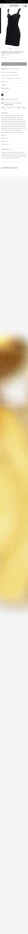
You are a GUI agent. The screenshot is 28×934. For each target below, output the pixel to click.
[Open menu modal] (2, 5)
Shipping (3, 69)
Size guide (6, 88)
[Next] (25, 1)
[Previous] (2, 1)
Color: (4, 92)
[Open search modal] (22, 5)
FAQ (19, 107)
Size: (5, 81)
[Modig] (14, 6)
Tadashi (3, 55)
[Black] (2, 95)
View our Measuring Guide (12, 103)
